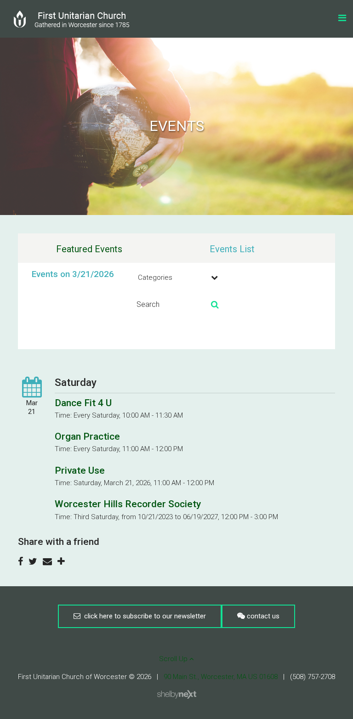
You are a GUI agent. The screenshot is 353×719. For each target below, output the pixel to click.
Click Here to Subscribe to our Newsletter (143, 616)
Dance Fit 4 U (83, 402)
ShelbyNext (176, 694)
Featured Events (89, 249)
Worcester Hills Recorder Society (128, 504)
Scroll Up (174, 659)
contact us (262, 616)
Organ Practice (87, 436)
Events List (232, 249)
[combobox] (176, 277)
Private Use (80, 470)
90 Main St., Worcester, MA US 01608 (221, 677)
